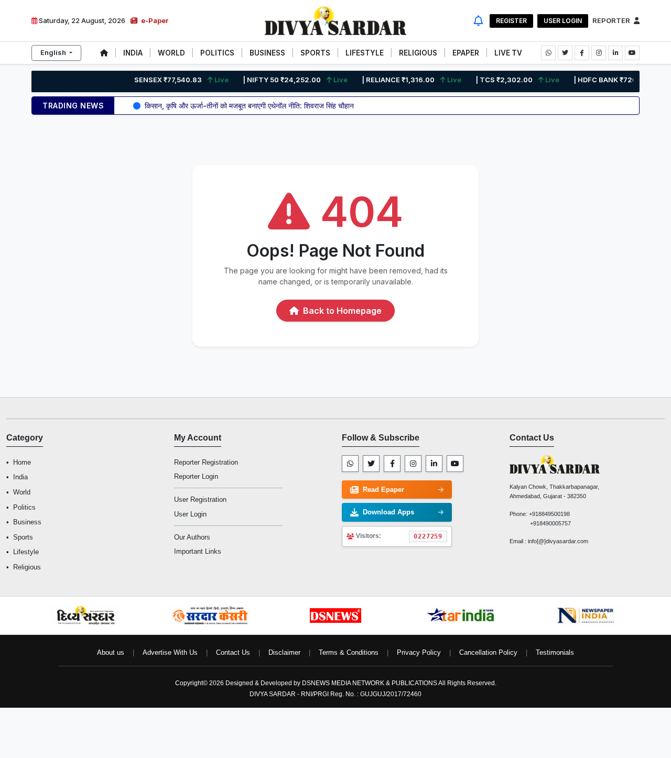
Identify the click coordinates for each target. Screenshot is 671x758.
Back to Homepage (341, 310)
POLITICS (217, 53)
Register (511, 21)
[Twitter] (371, 463)
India (20, 477)
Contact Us (233, 652)
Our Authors (192, 537)
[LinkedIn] (434, 463)
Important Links (197, 551)
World (21, 492)
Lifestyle (26, 552)
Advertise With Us (170, 652)
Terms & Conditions (348, 652)
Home (22, 462)
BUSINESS (267, 53)
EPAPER (465, 53)
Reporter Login (196, 476)
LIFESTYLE (364, 53)
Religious (27, 567)
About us (110, 652)
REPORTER (612, 20)
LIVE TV (508, 53)
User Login (563, 21)
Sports (23, 537)
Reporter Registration (206, 462)
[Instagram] (413, 463)
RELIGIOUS (418, 53)
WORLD (171, 53)
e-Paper (153, 20)
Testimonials (555, 652)
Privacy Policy (419, 652)
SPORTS (315, 53)
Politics (24, 507)
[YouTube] (455, 463)
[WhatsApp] (350, 463)
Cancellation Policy (488, 652)
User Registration (200, 499)
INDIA (133, 53)
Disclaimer (284, 652)
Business (27, 522)
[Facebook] (392, 463)
